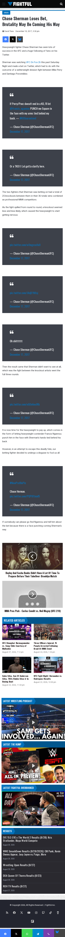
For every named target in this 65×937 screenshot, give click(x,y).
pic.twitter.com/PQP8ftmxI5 (25, 496)
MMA (6, 13)
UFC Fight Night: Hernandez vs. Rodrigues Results (48, 677)
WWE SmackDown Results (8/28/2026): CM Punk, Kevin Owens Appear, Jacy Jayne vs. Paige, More (31, 853)
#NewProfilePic (18, 483)
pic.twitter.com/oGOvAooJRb (25, 404)
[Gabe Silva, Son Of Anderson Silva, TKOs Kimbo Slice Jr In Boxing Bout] (16, 665)
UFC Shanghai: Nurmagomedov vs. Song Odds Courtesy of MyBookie (15, 645)
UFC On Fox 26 (33, 62)
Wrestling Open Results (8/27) (19, 865)
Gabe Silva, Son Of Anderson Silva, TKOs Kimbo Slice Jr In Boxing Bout (15, 678)
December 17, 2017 (20, 131)
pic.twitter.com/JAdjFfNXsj (24, 293)
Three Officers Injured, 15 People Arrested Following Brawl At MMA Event (46, 645)
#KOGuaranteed (28, 118)
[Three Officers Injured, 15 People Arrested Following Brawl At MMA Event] (48, 632)
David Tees (9, 31)
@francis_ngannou (20, 108)
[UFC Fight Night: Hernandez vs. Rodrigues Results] (48, 665)
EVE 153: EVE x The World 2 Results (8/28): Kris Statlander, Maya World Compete (27, 839)
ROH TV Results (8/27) (15, 886)
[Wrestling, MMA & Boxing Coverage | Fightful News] (20, 4)
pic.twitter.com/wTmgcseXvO (25, 245)
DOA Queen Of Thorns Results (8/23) (22, 875)
